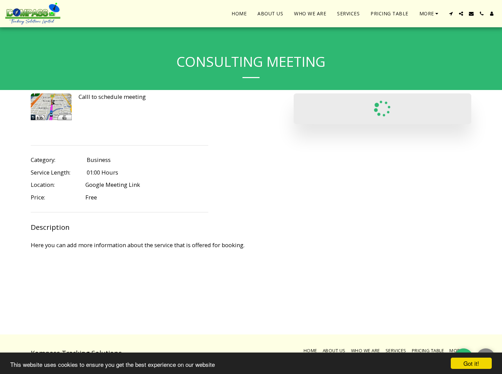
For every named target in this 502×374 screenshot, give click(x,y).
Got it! (471, 363)
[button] (451, 13)
